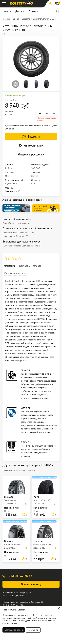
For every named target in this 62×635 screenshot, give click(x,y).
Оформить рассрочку (31, 154)
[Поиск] (57, 11)
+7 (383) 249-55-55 (19, 576)
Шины (16, 19)
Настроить (33, 630)
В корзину (34, 136)
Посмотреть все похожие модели (18, 470)
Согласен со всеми (14, 630)
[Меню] (3, 3)
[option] (31, 59)
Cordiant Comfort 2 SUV (44, 19)
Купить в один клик (31, 145)
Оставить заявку (31, 584)
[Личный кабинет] (50, 3)
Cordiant (26, 19)
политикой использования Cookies (18, 618)
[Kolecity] (21, 3)
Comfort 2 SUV (12, 191)
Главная (6, 19)
